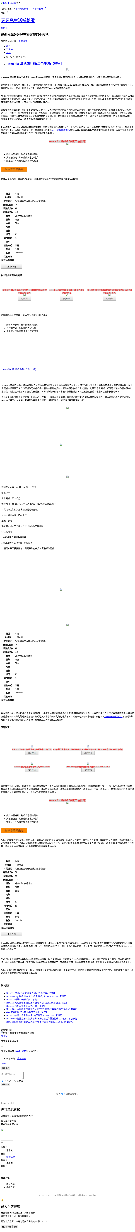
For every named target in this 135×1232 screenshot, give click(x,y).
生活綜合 (22, 41)
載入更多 (5, 1068)
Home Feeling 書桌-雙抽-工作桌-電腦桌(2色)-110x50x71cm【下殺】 (36, 996)
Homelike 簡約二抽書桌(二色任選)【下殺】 (26, 1006)
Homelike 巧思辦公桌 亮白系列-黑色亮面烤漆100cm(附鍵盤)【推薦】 (38, 1003)
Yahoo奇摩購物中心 (61, 130)
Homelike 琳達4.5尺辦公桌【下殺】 (22, 999)
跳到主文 (5, 28)
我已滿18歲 (6, 1227)
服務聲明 (92, 1195)
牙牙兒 (4, 1036)
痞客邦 (18, 1051)
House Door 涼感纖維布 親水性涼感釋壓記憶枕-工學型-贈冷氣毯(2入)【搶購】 (42, 1009)
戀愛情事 (21, 1058)
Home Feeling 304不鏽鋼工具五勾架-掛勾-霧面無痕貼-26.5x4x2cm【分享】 (40, 1022)
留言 (24, 1051)
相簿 (8, 46)
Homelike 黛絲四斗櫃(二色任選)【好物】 (35, 63)
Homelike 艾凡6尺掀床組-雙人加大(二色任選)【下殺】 (31, 993)
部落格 (9, 49)
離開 (15, 1227)
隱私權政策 (82, 1195)
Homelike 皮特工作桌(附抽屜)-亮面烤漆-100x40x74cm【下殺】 (34, 1015)
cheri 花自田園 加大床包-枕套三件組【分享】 (27, 1012)
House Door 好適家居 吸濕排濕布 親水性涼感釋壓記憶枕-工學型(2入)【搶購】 (42, 1018)
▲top (3, 1063)
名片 (8, 52)
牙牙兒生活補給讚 (18, 20)
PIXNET (48, 1195)
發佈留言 (5, 1084)
